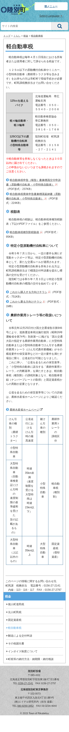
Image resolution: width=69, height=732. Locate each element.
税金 (25, 36)
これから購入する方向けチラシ (28, 292)
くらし (16, 36)
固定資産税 (14, 619)
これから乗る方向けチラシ (26, 301)
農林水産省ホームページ (24, 409)
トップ (6, 36)
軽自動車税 (37, 36)
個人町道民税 (16, 604)
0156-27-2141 (25, 683)
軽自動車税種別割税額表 (24, 232)
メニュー (52, 6)
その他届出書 (16, 643)
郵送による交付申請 (20, 635)
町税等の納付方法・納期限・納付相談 (31, 659)
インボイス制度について (23, 651)
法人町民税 (14, 612)
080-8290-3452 (25, 705)
